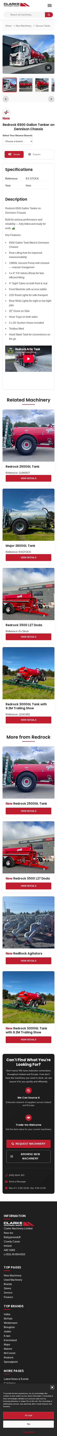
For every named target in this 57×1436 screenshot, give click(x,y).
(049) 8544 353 (16, 1175)
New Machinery (12, 1275)
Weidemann (10, 1323)
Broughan (9, 1327)
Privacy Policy (28, 1432)
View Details (28, 478)
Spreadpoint (11, 1361)
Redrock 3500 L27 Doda (24, 625)
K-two (7, 1336)
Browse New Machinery (30, 1156)
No (28, 1424)
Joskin (7, 1331)
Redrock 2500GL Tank (22, 466)
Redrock (8, 1357)
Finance (8, 1297)
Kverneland (10, 1340)
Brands (8, 1284)
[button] (52, 1387)
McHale (8, 1318)
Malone (8, 1348)
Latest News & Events (16, 1379)
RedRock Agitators (24, 953)
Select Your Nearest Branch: (18, 135)
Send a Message (17, 1181)
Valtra (7, 1314)
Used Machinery (13, 1279)
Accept (28, 1415)
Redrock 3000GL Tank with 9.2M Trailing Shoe (26, 706)
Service (8, 1292)
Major (7, 1344)
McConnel (9, 1353)
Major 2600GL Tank (20, 546)
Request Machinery (31, 1143)
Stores (7, 1288)
